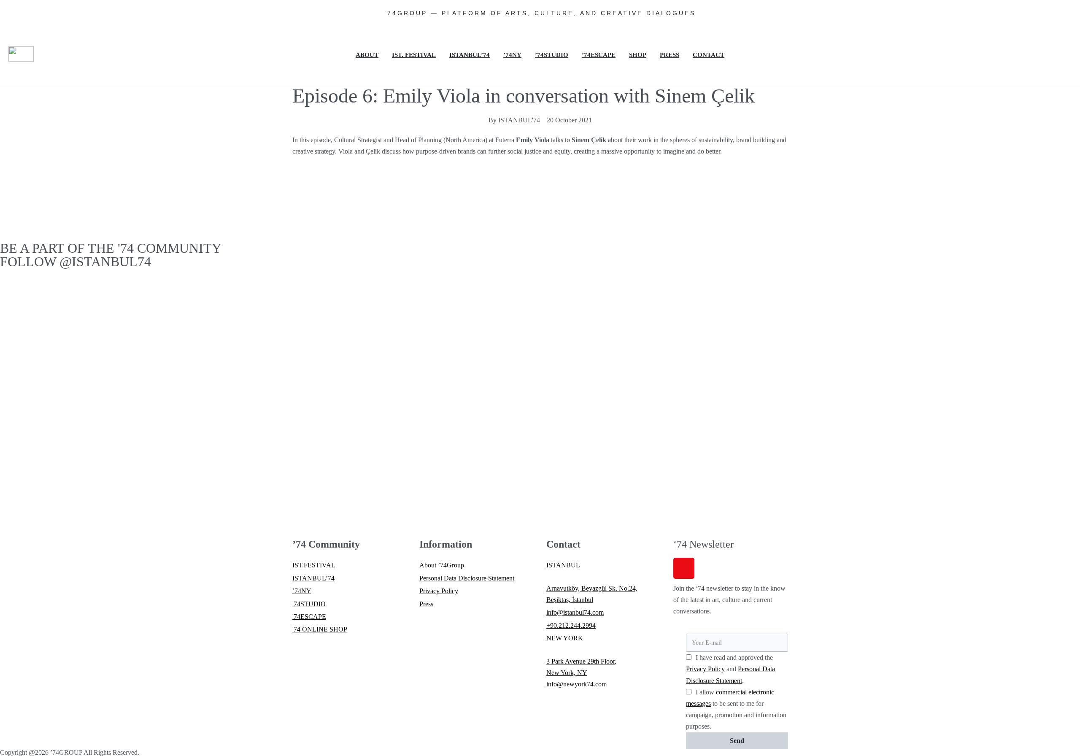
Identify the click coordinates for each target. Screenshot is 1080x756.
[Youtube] (1028, 58)
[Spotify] (1051, 58)
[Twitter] (1062, 33)
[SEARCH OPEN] (1068, 80)
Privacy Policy (705, 668)
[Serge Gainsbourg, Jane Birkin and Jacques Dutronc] (324, 293)
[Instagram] (1017, 33)
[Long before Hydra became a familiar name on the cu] (540, 356)
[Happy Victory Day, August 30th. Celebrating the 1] (756, 299)
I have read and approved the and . (730, 669)
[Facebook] (1039, 33)
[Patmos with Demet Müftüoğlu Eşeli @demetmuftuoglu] (972, 408)
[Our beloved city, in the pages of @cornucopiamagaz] (108, 316)
